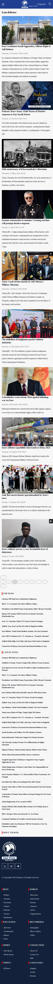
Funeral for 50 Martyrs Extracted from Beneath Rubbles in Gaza (24, 646)
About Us (34, 951)
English (33, 968)
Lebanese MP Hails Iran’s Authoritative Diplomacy (19, 599)
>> (3, 586)
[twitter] (5, 866)
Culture (6, 906)
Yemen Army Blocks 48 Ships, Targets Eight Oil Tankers (21, 712)
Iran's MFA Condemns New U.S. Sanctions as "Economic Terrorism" (26, 636)
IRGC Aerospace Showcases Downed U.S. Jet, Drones (20, 814)
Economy (7, 902)
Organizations (35, 914)
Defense (7, 910)
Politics (6, 895)
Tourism (7, 899)
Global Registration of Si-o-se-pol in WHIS (16, 802)
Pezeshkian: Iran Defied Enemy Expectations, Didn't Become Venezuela (26, 609)
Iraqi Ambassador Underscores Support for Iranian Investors (23, 737)
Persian (33, 976)
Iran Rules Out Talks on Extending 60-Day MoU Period (21, 782)
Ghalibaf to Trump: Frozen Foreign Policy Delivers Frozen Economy (25, 663)
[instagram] (11, 866)
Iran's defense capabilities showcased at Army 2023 (26, 447)
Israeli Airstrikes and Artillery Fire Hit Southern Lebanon (22, 732)
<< (3, 577)
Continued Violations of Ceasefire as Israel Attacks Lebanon (22, 819)
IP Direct (7, 968)
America (33, 906)
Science (7, 914)
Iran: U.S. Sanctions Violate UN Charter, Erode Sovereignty (22, 621)
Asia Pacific (34, 899)
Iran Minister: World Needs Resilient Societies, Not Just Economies (25, 631)
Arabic (32, 972)
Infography (34, 928)
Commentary (9, 931)
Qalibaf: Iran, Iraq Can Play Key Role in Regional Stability (22, 626)
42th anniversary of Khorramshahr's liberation (24, 169)
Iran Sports (8, 951)
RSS (31, 958)
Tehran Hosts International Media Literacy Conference (21, 755)
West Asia (34, 895)
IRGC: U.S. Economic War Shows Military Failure (19, 604)
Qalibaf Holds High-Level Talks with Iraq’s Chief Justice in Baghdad (25, 641)
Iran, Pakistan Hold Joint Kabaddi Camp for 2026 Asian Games (24, 692)
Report (6, 935)
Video (32, 935)
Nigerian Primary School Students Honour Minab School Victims (24, 750)
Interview (7, 928)
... (38, 582)
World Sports (9, 955)
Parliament (8, 917)
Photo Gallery (35, 931)
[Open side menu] (3, 4)
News (6, 939)
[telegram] (18, 866)
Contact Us (34, 955)
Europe (33, 902)
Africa (32, 910)
